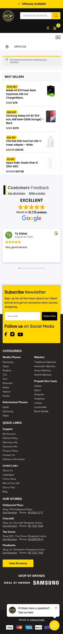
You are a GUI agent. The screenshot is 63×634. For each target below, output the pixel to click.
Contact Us (9, 455)
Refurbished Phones (15, 402)
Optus (37, 390)
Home (7, 46)
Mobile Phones (12, 357)
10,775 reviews (37, 212)
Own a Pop (9, 487)
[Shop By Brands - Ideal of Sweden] (17, 582)
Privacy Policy (10, 450)
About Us (8, 470)
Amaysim (39, 394)
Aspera (6, 391)
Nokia (6, 387)
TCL (5, 374)
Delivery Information (14, 459)
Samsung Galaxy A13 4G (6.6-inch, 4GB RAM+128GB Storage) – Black (25, 119)
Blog (5, 491)
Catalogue (8, 474)
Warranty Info (10, 442)
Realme (7, 370)
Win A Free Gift (11, 483)
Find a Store (9, 478)
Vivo (5, 378)
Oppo (6, 366)
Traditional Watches (45, 362)
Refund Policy (10, 438)
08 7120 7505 (35, 525)
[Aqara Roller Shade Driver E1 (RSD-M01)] (51, 163)
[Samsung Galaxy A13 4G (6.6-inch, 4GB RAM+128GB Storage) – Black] (51, 116)
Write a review (37, 193)
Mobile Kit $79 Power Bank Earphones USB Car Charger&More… (21, 94)
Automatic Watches (44, 366)
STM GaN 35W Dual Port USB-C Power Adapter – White (23, 143)
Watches (39, 357)
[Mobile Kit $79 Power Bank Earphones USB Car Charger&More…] (51, 91)
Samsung (8, 362)
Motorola (7, 383)
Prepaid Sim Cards (45, 381)
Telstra (37, 386)
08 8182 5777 (35, 512)
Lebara (38, 402)
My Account (9, 433)
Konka (6, 395)
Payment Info (10, 446)
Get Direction (10, 512)
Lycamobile (40, 407)
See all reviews (16, 193)
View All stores (18, 563)
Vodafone (39, 398)
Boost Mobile (41, 411)
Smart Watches (42, 370)
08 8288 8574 (35, 539)
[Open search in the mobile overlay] (40, 15)
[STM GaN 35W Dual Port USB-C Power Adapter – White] (51, 142)
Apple (6, 407)
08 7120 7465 (35, 552)
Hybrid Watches (42, 374)
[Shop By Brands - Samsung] (46, 582)
